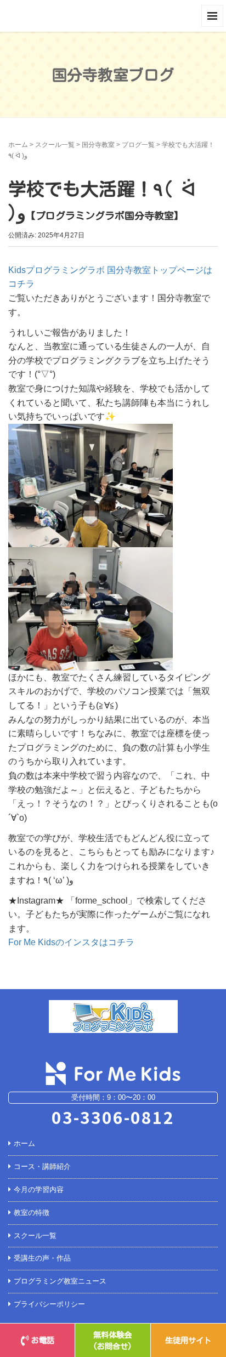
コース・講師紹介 (42, 1166)
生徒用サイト (188, 1340)
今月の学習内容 (39, 1189)
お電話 (42, 1340)
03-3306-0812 (113, 1117)
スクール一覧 (55, 145)
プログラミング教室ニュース (60, 1281)
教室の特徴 (31, 1212)
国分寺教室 (98, 145)
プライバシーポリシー (49, 1304)
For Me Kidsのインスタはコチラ (71, 942)
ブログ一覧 (138, 145)
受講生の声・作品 (42, 1258)
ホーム (18, 145)
